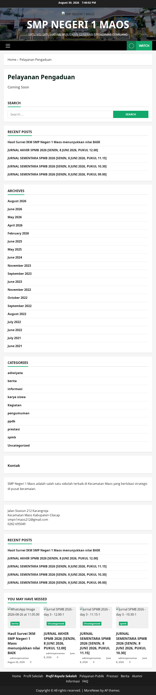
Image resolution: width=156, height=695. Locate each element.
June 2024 (15, 257)
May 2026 (15, 217)
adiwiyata (15, 373)
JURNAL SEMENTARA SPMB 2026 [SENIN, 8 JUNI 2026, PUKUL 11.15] (57, 158)
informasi (15, 389)
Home (16, 676)
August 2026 (17, 201)
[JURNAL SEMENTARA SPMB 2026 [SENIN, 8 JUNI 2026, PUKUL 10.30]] (132, 617)
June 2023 (15, 282)
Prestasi (112, 676)
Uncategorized (19, 445)
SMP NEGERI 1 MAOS (78, 24)
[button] (8, 46)
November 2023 (19, 265)
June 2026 (15, 209)
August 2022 (17, 314)
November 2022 (19, 290)
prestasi (14, 429)
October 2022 (17, 298)
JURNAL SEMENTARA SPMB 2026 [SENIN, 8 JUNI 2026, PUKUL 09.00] (57, 174)
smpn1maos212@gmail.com (28, 519)
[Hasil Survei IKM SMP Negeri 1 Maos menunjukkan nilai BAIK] (24, 617)
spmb (12, 437)
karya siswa (17, 397)
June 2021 (15, 346)
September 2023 (20, 274)
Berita (125, 676)
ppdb (11, 421)
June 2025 (15, 241)
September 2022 (20, 306)
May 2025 (15, 249)
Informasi (73, 681)
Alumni (137, 676)
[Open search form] (123, 45)
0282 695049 (16, 524)
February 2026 (18, 233)
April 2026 (15, 225)
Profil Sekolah (33, 676)
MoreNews (91, 690)
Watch (144, 46)
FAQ (85, 681)
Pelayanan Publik (92, 676)
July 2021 (14, 338)
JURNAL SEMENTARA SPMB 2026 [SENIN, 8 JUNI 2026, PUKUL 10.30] (57, 166)
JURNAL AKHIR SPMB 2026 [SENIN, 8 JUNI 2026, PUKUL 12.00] (53, 150)
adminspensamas (19, 658)
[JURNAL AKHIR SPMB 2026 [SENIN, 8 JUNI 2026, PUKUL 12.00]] (60, 617)
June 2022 (15, 330)
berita (12, 381)
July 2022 (14, 322)
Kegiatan (14, 405)
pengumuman (18, 413)
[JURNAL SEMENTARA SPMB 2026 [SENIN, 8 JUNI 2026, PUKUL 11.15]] (96, 617)
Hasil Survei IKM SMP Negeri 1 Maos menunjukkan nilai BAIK (54, 142)
